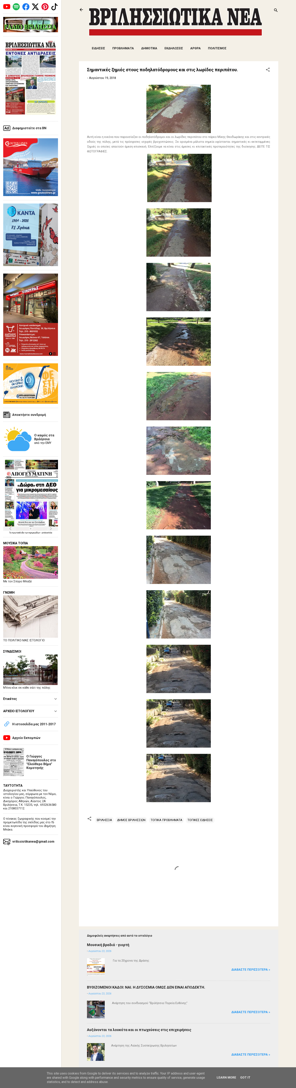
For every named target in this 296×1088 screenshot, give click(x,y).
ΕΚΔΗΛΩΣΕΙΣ (174, 48)
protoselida (47, 533)
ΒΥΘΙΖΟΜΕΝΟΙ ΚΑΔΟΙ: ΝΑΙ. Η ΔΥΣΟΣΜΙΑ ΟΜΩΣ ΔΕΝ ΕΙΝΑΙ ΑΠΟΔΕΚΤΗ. (146, 987)
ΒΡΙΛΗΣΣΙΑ (104, 820)
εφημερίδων (35, 533)
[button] (267, 70)
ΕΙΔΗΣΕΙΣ (98, 48)
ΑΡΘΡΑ (195, 48)
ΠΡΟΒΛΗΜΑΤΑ (123, 48)
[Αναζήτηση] (275, 11)
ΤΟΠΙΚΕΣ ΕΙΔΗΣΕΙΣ (200, 820)
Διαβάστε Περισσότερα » (250, 969)
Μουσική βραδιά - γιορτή (108, 945)
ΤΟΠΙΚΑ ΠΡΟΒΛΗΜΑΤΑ (166, 820)
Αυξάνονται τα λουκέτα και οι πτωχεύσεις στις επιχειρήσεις (139, 1030)
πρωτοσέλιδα (18, 533)
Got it (245, 1077)
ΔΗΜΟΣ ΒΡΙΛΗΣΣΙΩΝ (131, 820)
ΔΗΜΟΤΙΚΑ (149, 48)
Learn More (226, 1077)
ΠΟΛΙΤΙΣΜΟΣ (217, 48)
